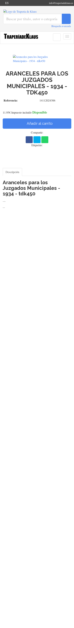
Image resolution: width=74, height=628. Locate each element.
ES (7, 3)
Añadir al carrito (39, 123)
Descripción (12, 172)
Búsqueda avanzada (61, 26)
